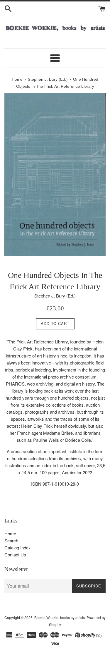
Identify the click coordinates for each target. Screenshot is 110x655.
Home (10, 533)
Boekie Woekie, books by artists (59, 617)
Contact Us (15, 554)
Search (11, 540)
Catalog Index (17, 547)
